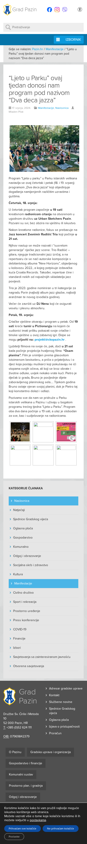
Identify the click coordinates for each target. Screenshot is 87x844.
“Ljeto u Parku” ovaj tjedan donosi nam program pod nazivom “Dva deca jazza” (39, 89)
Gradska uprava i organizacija (50, 752)
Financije (19, 638)
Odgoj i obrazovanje (27, 556)
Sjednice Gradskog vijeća (30, 519)
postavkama (38, 820)
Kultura (18, 574)
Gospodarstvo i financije (25, 763)
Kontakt (54, 695)
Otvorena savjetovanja (28, 666)
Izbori (17, 648)
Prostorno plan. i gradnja (26, 786)
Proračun (55, 733)
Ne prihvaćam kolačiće (60, 828)
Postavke (14, 836)
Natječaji (19, 510)
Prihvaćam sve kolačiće (22, 828)
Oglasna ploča (23, 528)
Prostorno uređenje (26, 611)
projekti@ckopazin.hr (49, 339)
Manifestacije (55, 49)
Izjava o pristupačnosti (64, 726)
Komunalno (21, 547)
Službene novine (60, 702)
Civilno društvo (23, 593)
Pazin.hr (37, 49)
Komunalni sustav (21, 774)
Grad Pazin (24, 9)
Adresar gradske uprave (66, 688)
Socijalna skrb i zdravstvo (30, 565)
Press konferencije (26, 620)
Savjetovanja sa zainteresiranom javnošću (41, 657)
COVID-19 (19, 629)
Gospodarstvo (23, 537)
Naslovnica (61, 108)
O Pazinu (15, 752)
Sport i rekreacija (24, 602)
